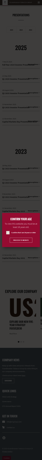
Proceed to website (21, 240)
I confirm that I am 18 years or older (23, 233)
